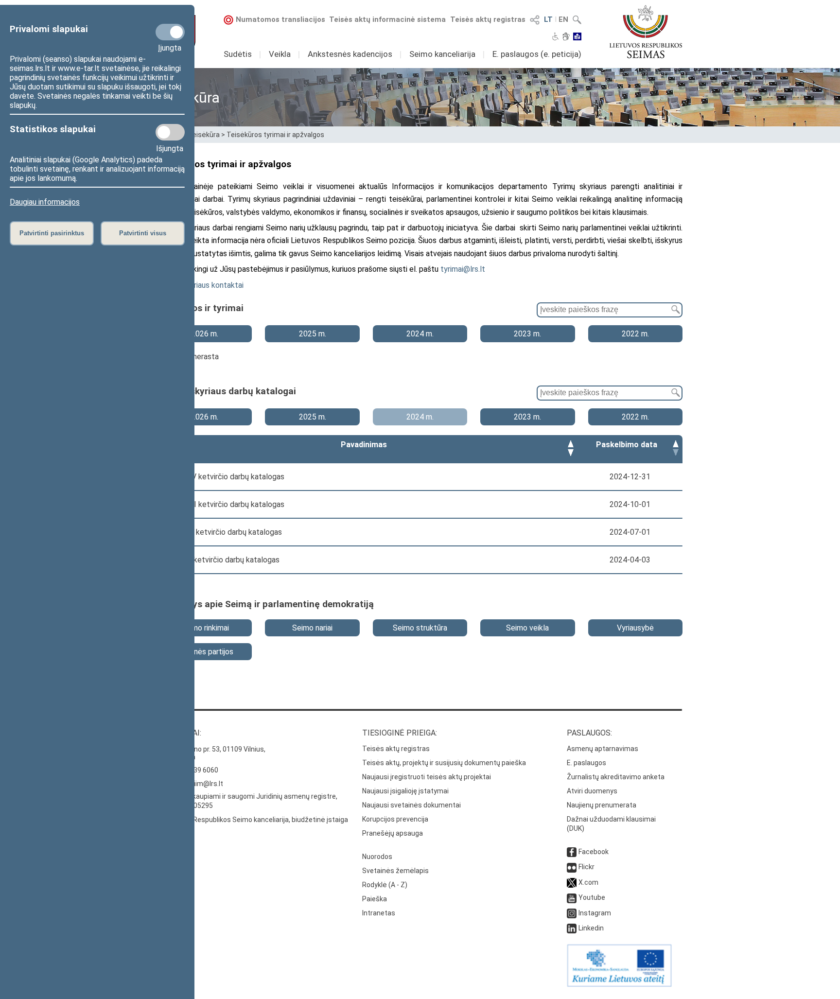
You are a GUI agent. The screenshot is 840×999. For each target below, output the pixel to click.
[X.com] (572, 882)
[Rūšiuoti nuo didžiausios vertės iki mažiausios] (571, 453)
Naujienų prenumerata (601, 805)
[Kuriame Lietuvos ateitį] (619, 984)
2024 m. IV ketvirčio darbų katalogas (222, 476)
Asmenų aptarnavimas (602, 749)
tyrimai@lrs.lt (462, 269)
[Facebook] (572, 852)
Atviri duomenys (592, 791)
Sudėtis (238, 54)
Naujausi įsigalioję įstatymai (405, 791)
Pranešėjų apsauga (392, 833)
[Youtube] (572, 897)
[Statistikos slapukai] (170, 132)
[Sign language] (566, 37)
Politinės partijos (204, 651)
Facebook (593, 852)
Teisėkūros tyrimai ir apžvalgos (275, 135)
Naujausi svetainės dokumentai (411, 805)
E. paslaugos (586, 763)
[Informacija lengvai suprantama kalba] (577, 37)
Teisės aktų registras (487, 19)
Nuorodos (377, 856)
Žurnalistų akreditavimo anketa (616, 777)
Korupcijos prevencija (395, 819)
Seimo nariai (312, 627)
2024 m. (420, 333)
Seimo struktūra (420, 627)
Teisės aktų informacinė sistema (387, 19)
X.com (588, 882)
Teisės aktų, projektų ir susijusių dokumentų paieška (444, 763)
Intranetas (378, 913)
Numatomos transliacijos (280, 19)
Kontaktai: (179, 732)
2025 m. (312, 333)
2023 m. (527, 333)
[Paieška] (673, 309)
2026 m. (204, 333)
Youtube (591, 897)
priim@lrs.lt (205, 784)
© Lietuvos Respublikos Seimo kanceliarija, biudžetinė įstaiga (253, 820)
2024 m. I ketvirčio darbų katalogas (220, 559)
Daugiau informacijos (45, 202)
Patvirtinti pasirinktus (51, 233)
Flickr (586, 867)
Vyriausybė (635, 627)
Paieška (374, 899)
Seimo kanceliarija (442, 54)
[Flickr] (572, 867)
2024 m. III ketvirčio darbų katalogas (222, 504)
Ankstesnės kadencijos (350, 54)
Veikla (280, 54)
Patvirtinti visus (142, 233)
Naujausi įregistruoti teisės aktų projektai (426, 777)
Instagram (594, 913)
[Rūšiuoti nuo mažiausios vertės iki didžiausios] (571, 444)
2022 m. (635, 333)
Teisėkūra (204, 135)
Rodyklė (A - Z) (384, 885)
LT (548, 19)
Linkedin (591, 928)
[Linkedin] (572, 928)
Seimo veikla (527, 627)
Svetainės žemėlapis (395, 871)
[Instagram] (572, 913)
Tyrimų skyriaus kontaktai (201, 285)
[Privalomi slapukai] (170, 32)
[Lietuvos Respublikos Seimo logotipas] (645, 31)
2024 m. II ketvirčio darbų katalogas (221, 532)
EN (563, 19)
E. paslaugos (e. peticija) (536, 54)
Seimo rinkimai (205, 627)
